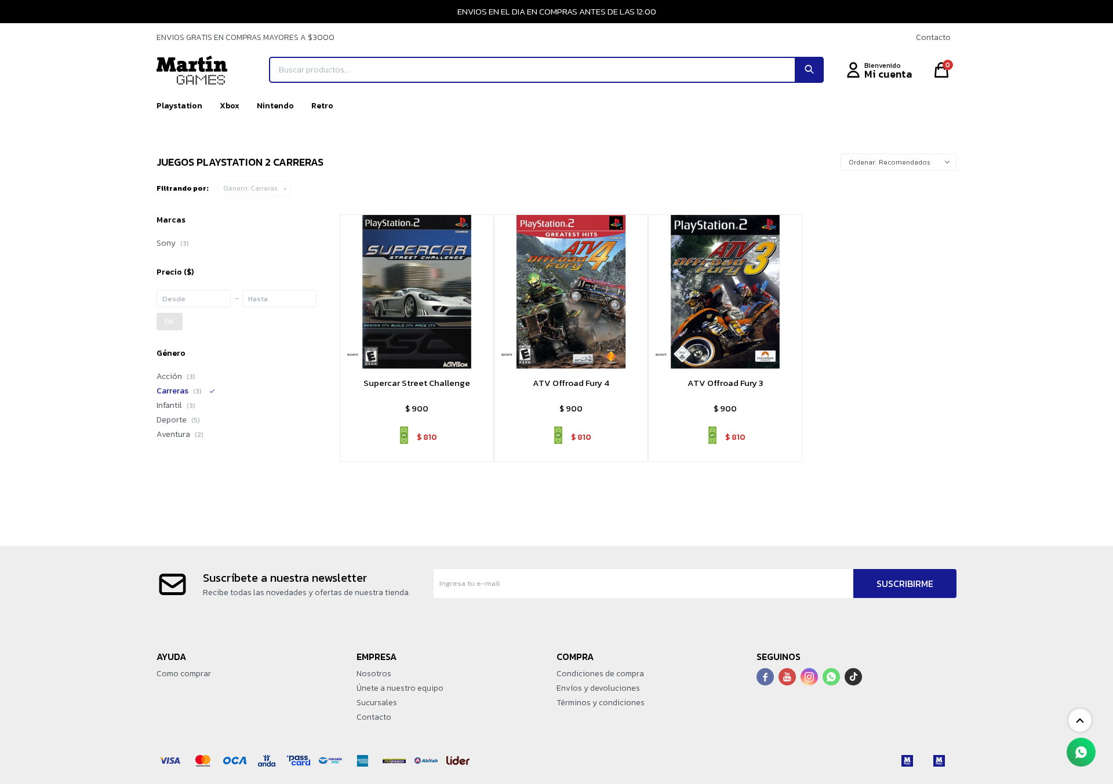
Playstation (179, 106)
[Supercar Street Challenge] (417, 291)
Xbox (229, 106)
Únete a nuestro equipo (400, 688)
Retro (322, 106)
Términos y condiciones (600, 703)
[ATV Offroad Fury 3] (725, 291)
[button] (809, 70)
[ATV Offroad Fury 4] (571, 291)
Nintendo (275, 106)
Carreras (250, 188)
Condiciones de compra (600, 674)
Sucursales (377, 703)
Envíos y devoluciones (598, 688)
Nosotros (374, 674)
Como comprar (184, 674)
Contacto (933, 37)
